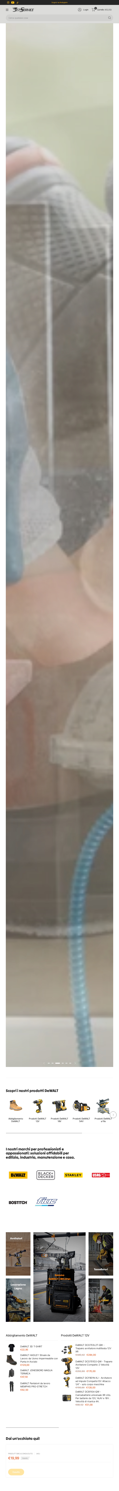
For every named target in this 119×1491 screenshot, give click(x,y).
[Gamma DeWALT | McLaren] (59, 1277)
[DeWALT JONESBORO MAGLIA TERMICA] (11, 1373)
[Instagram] (8, 2)
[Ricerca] (109, 17)
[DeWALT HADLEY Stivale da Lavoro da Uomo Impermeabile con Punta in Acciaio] (11, 1360)
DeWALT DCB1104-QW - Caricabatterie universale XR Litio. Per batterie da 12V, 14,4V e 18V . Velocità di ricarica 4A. (93, 1396)
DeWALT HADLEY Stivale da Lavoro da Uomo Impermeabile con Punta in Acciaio (39, 1358)
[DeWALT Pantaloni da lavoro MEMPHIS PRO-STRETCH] (11, 1386)
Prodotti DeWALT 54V (81, 1120)
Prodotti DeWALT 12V (37, 1120)
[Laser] (101, 1300)
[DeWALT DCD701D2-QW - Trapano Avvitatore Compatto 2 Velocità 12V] (67, 1366)
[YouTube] (12, 2)
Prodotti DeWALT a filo (103, 1120)
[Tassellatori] (101, 1254)
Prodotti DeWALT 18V (59, 1120)
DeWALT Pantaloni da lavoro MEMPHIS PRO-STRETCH (35, 1385)
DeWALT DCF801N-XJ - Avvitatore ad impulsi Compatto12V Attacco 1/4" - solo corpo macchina (93, 1381)
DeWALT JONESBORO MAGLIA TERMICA (36, 1372)
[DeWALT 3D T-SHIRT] (11, 1347)
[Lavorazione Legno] (18, 1300)
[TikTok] (17, 2)
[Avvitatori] (18, 1254)
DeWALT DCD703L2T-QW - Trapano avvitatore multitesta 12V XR (93, 1348)
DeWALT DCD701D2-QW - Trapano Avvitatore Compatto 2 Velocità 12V (93, 1364)
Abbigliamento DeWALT (15, 1120)
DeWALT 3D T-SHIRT (31, 1346)
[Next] (113, 1114)
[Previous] (5, 1114)
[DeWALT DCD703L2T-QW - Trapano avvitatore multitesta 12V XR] (67, 1350)
